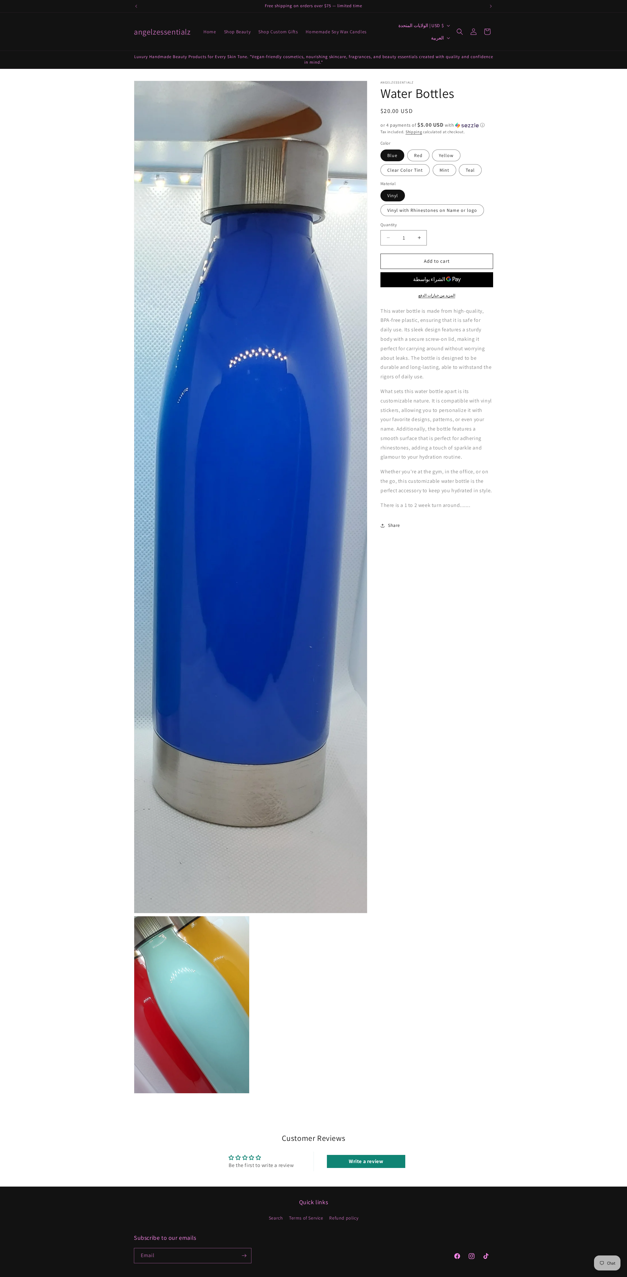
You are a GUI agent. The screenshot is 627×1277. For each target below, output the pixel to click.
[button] (460, 31)
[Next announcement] (491, 6)
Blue (392, 155)
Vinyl (392, 195)
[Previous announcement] (136, 6)
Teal (470, 170)
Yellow (446, 155)
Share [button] (394, 525)
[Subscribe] (244, 1255)
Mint (444, 170)
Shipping (414, 131)
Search (276, 1218)
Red (418, 155)
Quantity (388, 225)
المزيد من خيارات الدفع (436, 295)
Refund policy (343, 1218)
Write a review (366, 1161)
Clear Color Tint (405, 170)
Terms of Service (306, 1218)
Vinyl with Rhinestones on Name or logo (432, 210)
